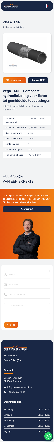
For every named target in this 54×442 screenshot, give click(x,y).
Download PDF (38, 80)
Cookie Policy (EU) (12, 360)
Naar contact (27, 209)
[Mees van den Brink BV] (11, 6)
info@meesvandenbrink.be (19, 387)
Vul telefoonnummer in (5, 294)
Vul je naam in (5, 274)
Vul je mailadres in (5, 284)
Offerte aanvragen (14, 80)
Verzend (11, 325)
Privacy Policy (10, 355)
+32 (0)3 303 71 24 (16, 392)
